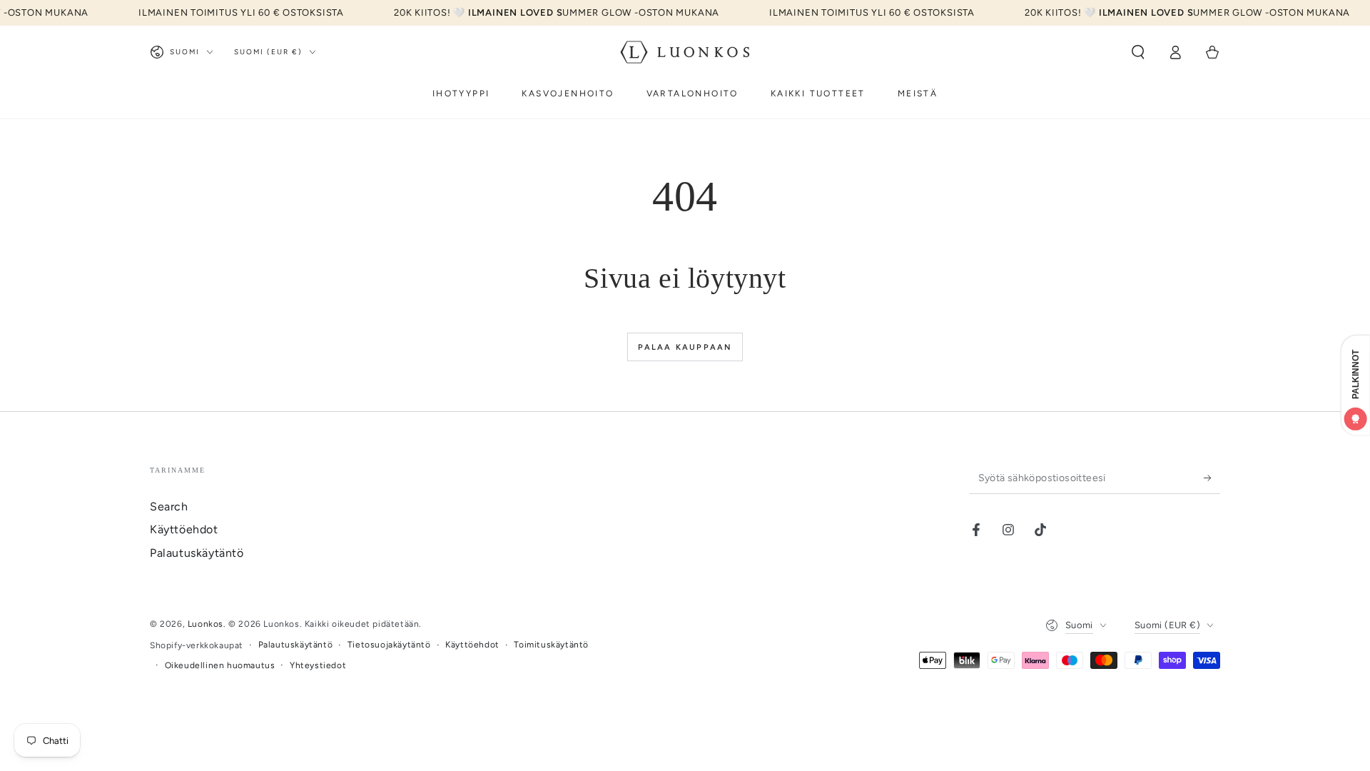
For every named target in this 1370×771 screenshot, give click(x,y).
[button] (1138, 52)
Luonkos (205, 624)
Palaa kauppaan (685, 347)
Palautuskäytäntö (197, 553)
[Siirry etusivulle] (685, 52)
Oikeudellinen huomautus (220, 665)
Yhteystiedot (318, 665)
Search (169, 506)
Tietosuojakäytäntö (389, 645)
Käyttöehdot (184, 529)
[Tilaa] (1212, 477)
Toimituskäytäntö (551, 645)
